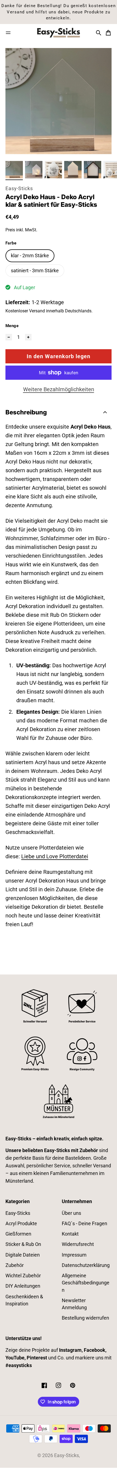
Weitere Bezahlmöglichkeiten (58, 389)
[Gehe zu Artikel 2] (33, 169)
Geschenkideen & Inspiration (24, 1300)
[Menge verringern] (8, 337)
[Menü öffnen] (8, 33)
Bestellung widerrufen (85, 1318)
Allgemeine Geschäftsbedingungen (85, 1283)
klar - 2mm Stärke (30, 255)
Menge (12, 325)
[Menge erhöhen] (28, 337)
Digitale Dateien (22, 1255)
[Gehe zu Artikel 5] (92, 169)
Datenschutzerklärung (86, 1265)
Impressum (74, 1255)
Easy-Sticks (19, 188)
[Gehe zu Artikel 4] (73, 169)
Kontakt (70, 1234)
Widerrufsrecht (78, 1244)
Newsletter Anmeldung (74, 1304)
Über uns (71, 1213)
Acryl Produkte (21, 1223)
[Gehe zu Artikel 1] (14, 169)
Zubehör (14, 1265)
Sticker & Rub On (23, 1244)
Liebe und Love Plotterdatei (54, 856)
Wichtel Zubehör (23, 1275)
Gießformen (18, 1234)
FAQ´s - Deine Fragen (84, 1223)
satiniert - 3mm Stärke (35, 270)
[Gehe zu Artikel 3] (53, 169)
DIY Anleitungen (22, 1286)
